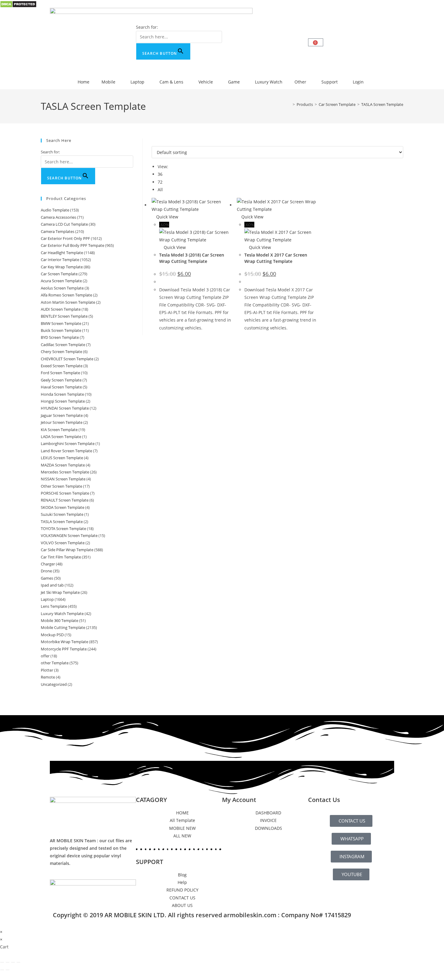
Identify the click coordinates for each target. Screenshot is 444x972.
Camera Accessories (58, 217)
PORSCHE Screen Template (65, 493)
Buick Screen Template (61, 330)
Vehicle (205, 82)
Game (234, 82)
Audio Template (55, 210)
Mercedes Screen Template (65, 472)
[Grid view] (153, 142)
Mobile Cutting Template (63, 627)
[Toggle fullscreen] (7, 962)
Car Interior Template (60, 259)
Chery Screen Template (61, 351)
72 (160, 182)
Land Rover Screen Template (66, 450)
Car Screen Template (59, 274)
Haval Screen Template (61, 387)
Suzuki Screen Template (62, 514)
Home (83, 82)
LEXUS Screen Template (62, 457)
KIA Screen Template (59, 429)
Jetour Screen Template (61, 422)
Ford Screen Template (60, 372)
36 (160, 174)
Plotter (47, 670)
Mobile (108, 82)
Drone (46, 571)
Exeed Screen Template (61, 365)
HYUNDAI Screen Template (65, 408)
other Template (55, 663)
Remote (48, 677)
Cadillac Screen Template (63, 344)
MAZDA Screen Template (63, 465)
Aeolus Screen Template (62, 288)
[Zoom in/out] (2, 962)
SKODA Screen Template (62, 507)
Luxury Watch (268, 82)
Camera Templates (57, 231)
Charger (48, 564)
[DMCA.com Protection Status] (18, 4)
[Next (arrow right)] (7, 969)
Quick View (166, 217)
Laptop (137, 82)
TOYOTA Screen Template (63, 528)
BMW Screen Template (61, 323)
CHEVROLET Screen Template (67, 359)
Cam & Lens (171, 82)
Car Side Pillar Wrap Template (67, 549)
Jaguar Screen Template (62, 415)
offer (45, 656)
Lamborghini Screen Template (68, 443)
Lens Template (54, 606)
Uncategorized (54, 684)
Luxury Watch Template (62, 613)
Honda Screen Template (62, 394)
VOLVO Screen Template (63, 542)
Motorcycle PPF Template (64, 649)
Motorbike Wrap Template (64, 641)
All (160, 189)
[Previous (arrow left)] (2, 969)
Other (300, 82)
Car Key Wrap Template (62, 267)
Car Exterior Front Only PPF (65, 238)
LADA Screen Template (61, 436)
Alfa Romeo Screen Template (66, 295)
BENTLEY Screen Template (64, 316)
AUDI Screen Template (61, 309)
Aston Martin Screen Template (68, 302)
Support (329, 82)
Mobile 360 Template (59, 620)
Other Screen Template (61, 486)
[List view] (156, 142)
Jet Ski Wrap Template (60, 592)
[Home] (289, 104)
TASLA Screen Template (382, 104)
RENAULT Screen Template (64, 500)
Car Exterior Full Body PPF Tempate (72, 245)
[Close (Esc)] (18, 962)
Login (358, 82)
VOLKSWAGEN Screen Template (69, 535)
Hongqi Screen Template (63, 401)
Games (47, 578)
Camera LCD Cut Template (64, 224)
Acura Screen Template (61, 280)
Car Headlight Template (62, 252)
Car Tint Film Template (61, 557)
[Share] (13, 962)
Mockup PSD (52, 634)
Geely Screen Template (61, 380)
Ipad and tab (52, 585)
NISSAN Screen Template (63, 479)
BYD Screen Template (60, 337)
